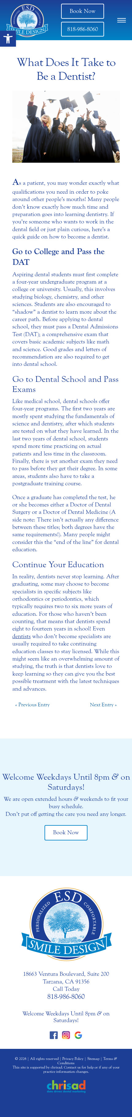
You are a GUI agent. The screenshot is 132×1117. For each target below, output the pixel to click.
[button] (8, 39)
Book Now (82, 11)
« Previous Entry (32, 705)
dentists (21, 636)
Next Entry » (103, 705)
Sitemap (93, 1059)
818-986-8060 (82, 29)
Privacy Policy (72, 1059)
